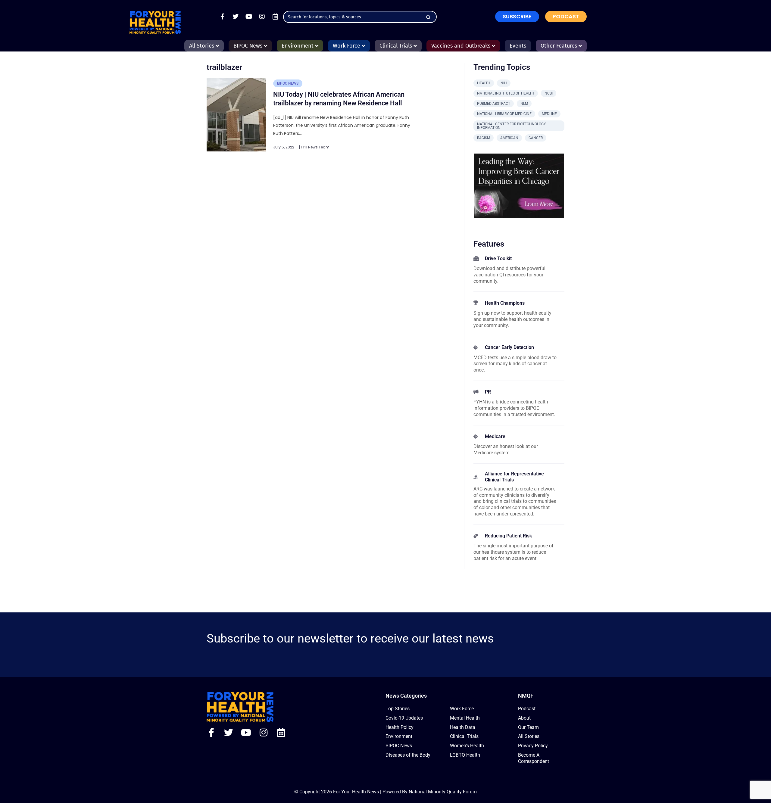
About (524, 718)
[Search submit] (428, 17)
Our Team (528, 727)
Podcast (526, 708)
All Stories (528, 736)
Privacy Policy (533, 746)
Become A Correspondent (533, 758)
